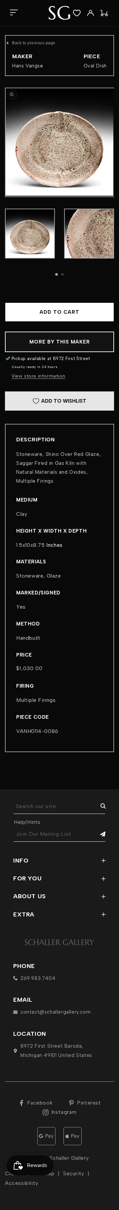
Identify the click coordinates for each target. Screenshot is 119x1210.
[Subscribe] (98, 834)
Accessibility (21, 1183)
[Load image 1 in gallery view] (30, 234)
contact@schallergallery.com (55, 1012)
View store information (38, 376)
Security (73, 1173)
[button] (14, 13)
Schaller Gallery (69, 1158)
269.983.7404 (37, 978)
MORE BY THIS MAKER (59, 342)
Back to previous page (34, 43)
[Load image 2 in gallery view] (89, 234)
